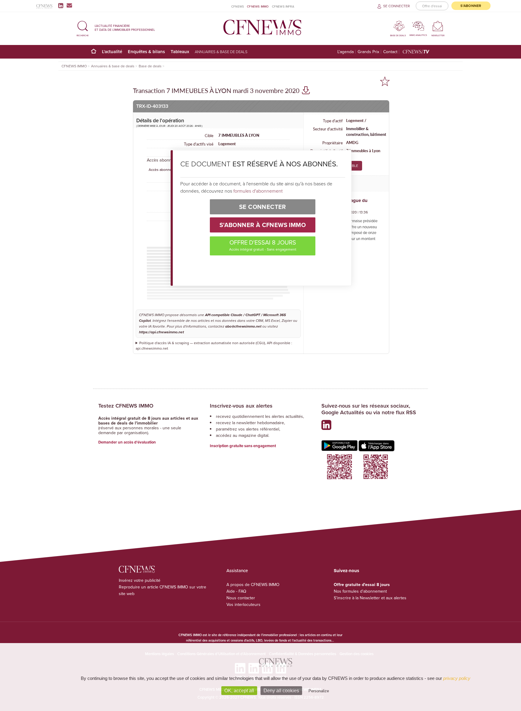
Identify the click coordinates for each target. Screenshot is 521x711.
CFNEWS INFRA (283, 6)
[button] (83, 28)
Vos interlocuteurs (243, 604)
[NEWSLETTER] (437, 26)
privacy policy (456, 678)
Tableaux (180, 51)
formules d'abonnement (258, 190)
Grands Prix (368, 52)
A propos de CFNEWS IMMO (252, 584)
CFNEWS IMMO (258, 6)
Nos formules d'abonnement (360, 591)
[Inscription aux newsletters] (69, 5)
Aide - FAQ (236, 591)
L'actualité (112, 51)
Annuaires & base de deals (221, 51)
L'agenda (345, 52)
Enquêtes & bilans (146, 51)
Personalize (318, 691)
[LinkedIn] (62, 5)
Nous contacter (240, 598)
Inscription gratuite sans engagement (243, 446)
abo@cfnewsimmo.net (243, 326)
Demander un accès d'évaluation (127, 442)
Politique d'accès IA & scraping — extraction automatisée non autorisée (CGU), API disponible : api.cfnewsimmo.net (214, 345)
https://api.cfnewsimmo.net (161, 332)
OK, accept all (239, 690)
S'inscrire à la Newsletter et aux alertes (370, 598)
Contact (390, 52)
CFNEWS (237, 6)
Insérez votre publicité (139, 580)
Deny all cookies (281, 690)
